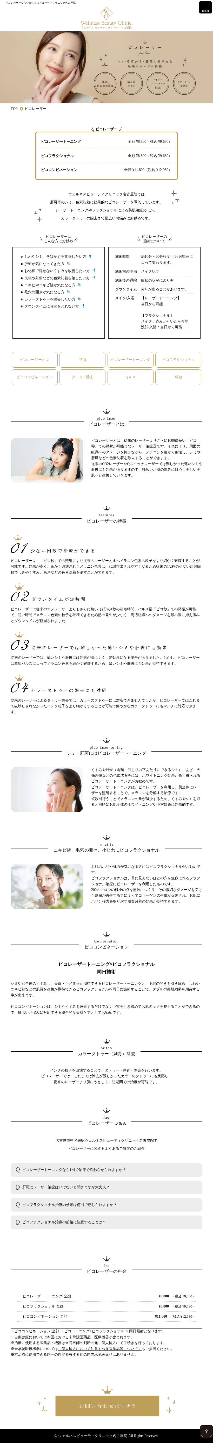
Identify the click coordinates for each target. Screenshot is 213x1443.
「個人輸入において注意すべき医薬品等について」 (100, 1349)
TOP (14, 109)
